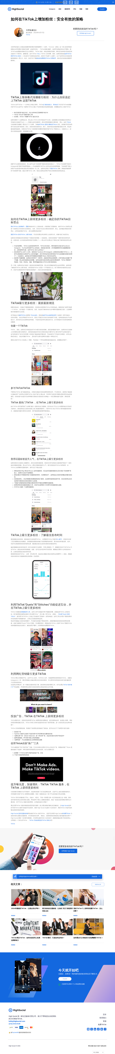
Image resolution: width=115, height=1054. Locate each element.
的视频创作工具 (25, 612)
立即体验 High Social (68, 851)
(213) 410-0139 (14, 1024)
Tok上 (39, 54)
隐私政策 (103, 1046)
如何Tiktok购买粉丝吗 (49, 315)
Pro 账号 (59, 539)
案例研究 (67, 9)
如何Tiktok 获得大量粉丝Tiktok (47, 124)
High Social (64, 805)
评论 (74, 9)
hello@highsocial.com (17, 1021)
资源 (80, 9)
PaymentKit (15, 1032)
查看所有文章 (98, 884)
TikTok (28, 35)
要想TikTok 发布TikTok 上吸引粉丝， (22, 234)
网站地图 (91, 1046)
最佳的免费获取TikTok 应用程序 (46, 58)
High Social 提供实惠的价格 (19, 813)
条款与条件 (97, 1046)
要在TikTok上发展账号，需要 (19, 226)
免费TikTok (102, 1025)
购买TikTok (22, 315)
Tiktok (68, 122)
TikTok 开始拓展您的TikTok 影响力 (40, 820)
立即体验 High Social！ (85, 33)
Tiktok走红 (33, 315)
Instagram (52, 9)
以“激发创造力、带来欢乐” (51, 104)
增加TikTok (54, 168)
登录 (87, 9)
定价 (60, 9)
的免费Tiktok (66, 813)
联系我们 (103, 1018)
